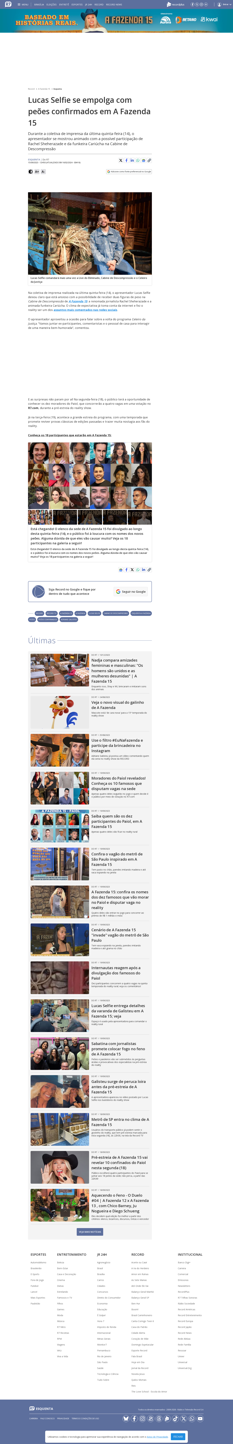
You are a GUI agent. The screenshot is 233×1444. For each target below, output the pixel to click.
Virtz (59, 1350)
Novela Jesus (138, 1373)
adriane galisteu (69, 619)
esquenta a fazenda (141, 613)
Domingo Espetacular (142, 1344)
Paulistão (35, 1303)
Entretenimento (71, 1254)
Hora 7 (100, 1321)
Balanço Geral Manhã (142, 1291)
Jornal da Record (139, 1368)
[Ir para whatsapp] (191, 1418)
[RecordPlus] (175, 4)
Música (60, 1321)
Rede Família (184, 1344)
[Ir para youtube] (200, 1418)
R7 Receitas (63, 1332)
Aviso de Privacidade (157, 1436)
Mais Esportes (38, 1297)
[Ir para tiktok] (175, 1418)
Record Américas (186, 1309)
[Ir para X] (197, 4)
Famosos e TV (64, 1297)
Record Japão (185, 1327)
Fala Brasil (136, 1356)
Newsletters (184, 1285)
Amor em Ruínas (140, 1274)
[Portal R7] (8, 4)
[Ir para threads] (158, 1418)
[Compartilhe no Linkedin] (132, 160)
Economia (102, 1303)
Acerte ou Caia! (139, 1262)
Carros (100, 1280)
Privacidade (63, 1418)
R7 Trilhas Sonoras (187, 1297)
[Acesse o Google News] (143, 160)
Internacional (103, 1332)
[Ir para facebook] (192, 4)
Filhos (60, 1303)
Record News (114, 4)
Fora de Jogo (37, 1280)
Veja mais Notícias (90, 1231)
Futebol (34, 1285)
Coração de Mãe (140, 1338)
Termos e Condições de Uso (85, 1418)
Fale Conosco (47, 1418)
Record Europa (185, 1321)
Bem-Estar (62, 1268)
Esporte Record (139, 1350)
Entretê (64, 4)
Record (99, 4)
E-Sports (35, 1274)
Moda (60, 1315)
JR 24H (88, 4)
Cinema (61, 1280)
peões (32, 619)
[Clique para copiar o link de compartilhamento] (149, 160)
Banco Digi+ (184, 1262)
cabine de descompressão (116, 613)
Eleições (51, 4)
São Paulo (102, 1362)
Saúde (100, 1368)
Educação (102, 1309)
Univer (181, 1356)
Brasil (100, 1268)
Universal (182, 1362)
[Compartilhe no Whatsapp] (138, 160)
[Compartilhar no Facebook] (126, 160)
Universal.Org (184, 1368)
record (39, 613)
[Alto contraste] (30, 171)
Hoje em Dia (137, 1362)
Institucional (190, 1254)
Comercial (183, 1274)
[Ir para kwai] (150, 1418)
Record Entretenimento (190, 1315)
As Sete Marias (139, 1280)
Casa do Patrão (139, 1327)
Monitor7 (102, 1344)
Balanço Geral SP (140, 1297)
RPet (59, 1338)
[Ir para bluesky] (126, 1418)
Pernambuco (103, 1350)
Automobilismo (38, 1262)
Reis (133, 1385)
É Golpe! (101, 1315)
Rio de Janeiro (104, 1356)
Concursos (102, 1291)
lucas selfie (94, 613)
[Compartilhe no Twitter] (121, 160)
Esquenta (58, 89)
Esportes (77, 4)
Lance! (34, 1291)
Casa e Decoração (66, 1274)
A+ (37, 171)
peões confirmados (48, 619)
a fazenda (80, 613)
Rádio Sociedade (186, 1303)
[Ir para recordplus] (167, 1418)
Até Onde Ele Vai (139, 1285)
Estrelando (62, 1291)
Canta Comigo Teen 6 (142, 1321)
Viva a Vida (62, 1356)
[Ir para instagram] (201, 4)
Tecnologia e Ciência (107, 1373)
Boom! (134, 1309)
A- (43, 171)
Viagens (61, 1344)
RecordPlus (183, 1291)
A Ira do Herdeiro (140, 1268)
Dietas (60, 1285)
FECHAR (178, 1436)
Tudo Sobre (103, 1379)
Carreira (182, 1268)
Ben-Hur (135, 1303)
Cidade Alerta (138, 1332)
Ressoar (182, 1350)
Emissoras (183, 1280)
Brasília (39, 4)
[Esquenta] (116, 21)
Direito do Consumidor (109, 1297)
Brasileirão (36, 1268)
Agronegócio (103, 1262)
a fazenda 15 (66, 613)
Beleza (60, 1262)
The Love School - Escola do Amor (149, 1391)
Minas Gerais (103, 1338)
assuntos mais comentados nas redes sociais (85, 310)
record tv (51, 613)
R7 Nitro (61, 1327)
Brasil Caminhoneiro (141, 1315)
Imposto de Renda (106, 1327)
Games (60, 1309)
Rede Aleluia (184, 1338)
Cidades (101, 1285)
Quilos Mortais (138, 1379)
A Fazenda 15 (44, 89)
